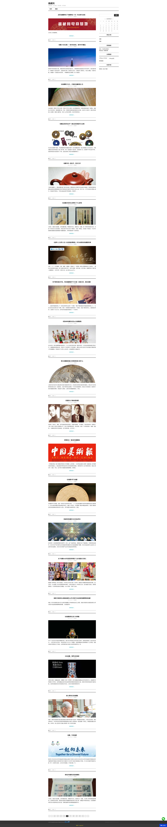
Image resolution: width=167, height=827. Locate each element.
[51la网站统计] (67, 822)
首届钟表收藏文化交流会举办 (72, 519)
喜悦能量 (101, 60)
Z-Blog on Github (103, 58)
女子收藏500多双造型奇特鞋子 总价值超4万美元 (72, 558)
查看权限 (106, 50)
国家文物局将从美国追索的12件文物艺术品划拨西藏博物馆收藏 (72, 598)
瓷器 (56, 9)
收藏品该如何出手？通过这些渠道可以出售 (72, 124)
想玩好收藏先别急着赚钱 (72, 774)
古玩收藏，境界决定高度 (72, 656)
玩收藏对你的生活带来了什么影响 (72, 203)
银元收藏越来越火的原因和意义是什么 (72, 361)
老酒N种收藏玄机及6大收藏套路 (72, 321)
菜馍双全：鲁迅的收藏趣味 (72, 440)
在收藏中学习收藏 (72, 479)
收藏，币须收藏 (72, 735)
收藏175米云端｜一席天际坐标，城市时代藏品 (72, 45)
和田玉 (100, 68)
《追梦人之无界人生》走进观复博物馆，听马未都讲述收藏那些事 (72, 242)
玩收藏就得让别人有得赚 (72, 616)
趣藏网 (51, 3)
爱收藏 (75, 16)
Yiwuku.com (116, 822)
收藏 (50, 79)
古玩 (104, 68)
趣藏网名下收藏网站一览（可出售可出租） (73, 15)
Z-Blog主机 (111, 58)
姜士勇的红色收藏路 (72, 695)
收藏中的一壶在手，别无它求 (72, 163)
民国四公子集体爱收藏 (72, 400)
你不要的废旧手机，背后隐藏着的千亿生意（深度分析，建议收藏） (72, 282)
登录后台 (101, 50)
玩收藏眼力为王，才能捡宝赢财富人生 (72, 84)
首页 (51, 9)
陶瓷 (106, 68)
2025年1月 (109, 18)
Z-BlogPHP (112, 822)
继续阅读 (72, 35)
